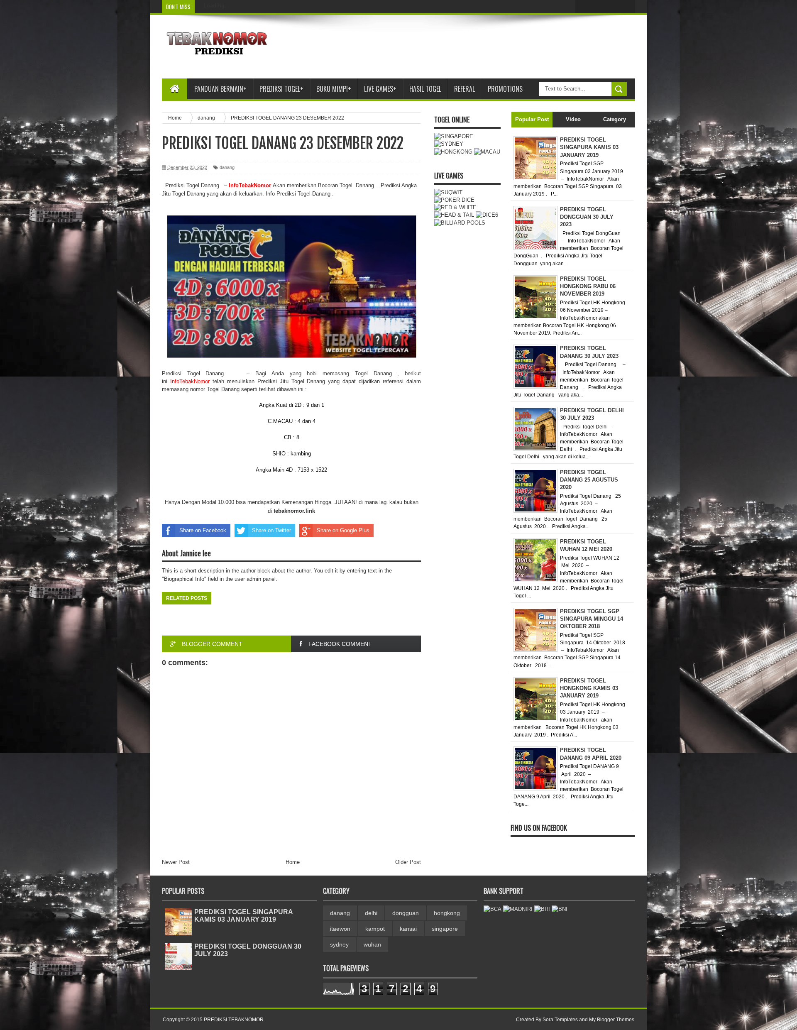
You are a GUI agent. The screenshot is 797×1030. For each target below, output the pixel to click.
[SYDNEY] (448, 144)
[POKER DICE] (454, 200)
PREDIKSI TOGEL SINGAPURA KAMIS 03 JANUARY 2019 (243, 915)
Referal (464, 89)
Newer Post (176, 862)
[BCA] (492, 909)
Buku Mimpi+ (333, 89)
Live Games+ (380, 89)
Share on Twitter (271, 530)
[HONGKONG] (453, 152)
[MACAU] (487, 152)
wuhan (372, 944)
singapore (445, 928)
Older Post (408, 862)
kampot (375, 928)
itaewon (340, 928)
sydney (339, 944)
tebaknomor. (290, 511)
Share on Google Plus (343, 530)
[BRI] (542, 909)
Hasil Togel (425, 89)
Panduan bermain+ (220, 89)
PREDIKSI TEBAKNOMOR (234, 1020)
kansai (408, 928)
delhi (371, 913)
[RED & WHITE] (455, 207)
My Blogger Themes (611, 1020)
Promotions (505, 89)
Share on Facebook (202, 530)
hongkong (447, 913)
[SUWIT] (448, 192)
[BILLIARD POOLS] (459, 223)
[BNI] (559, 909)
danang (227, 167)
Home (293, 862)
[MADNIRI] (518, 909)
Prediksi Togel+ (281, 89)
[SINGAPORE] (453, 136)
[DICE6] (487, 215)
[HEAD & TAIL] (454, 215)
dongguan (405, 913)
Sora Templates (560, 1020)
